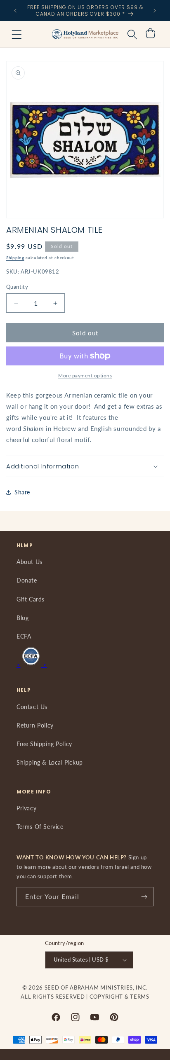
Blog (22, 617)
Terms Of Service (40, 826)
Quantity (17, 286)
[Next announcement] (155, 11)
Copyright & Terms (119, 996)
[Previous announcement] (15, 11)
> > (32, 664)
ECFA (24, 636)
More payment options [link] (85, 375)
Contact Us (32, 706)
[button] (16, 34)
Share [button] (22, 492)
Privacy (26, 808)
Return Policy (35, 725)
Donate (27, 580)
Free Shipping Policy (44, 743)
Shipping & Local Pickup (50, 762)
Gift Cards (31, 599)
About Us (29, 561)
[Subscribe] (144, 896)
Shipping (15, 257)
